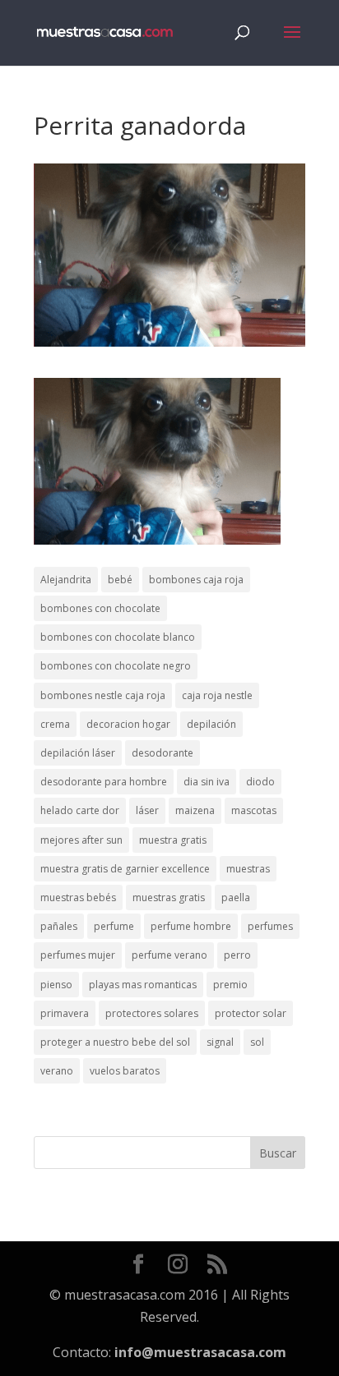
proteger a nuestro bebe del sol (115, 1042)
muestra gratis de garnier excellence (125, 869)
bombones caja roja (196, 580)
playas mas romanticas (143, 985)
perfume (114, 926)
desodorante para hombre (103, 782)
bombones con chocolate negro (115, 666)
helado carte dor (79, 810)
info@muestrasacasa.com (200, 1352)
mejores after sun (81, 840)
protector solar (250, 1013)
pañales (58, 926)
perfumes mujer (77, 955)
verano (56, 1071)
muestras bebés (78, 897)
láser (147, 810)
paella (235, 897)
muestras (248, 869)
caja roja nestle (217, 695)
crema (55, 724)
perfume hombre (191, 926)
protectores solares (151, 1013)
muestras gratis (168, 897)
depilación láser (77, 753)
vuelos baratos (125, 1071)
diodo (260, 782)
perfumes (270, 926)
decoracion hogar (128, 724)
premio (230, 985)
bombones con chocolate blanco (117, 637)
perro (237, 955)
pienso (56, 985)
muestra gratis (173, 840)
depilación (211, 724)
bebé (120, 580)
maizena (195, 810)
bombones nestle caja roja (102, 695)
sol (257, 1042)
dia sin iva (206, 782)
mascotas (253, 810)
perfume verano (169, 955)
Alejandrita (65, 580)
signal (220, 1042)
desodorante (162, 753)
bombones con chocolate (100, 608)
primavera (64, 1013)
